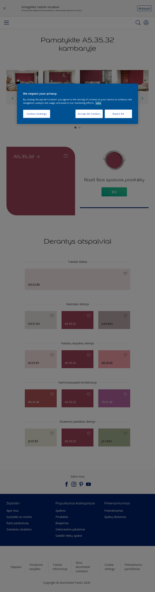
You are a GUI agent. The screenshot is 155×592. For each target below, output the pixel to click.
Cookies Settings (36, 113)
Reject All (118, 113)
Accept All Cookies (89, 113)
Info (98, 102)
